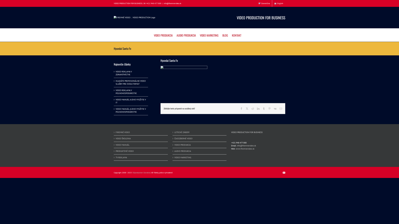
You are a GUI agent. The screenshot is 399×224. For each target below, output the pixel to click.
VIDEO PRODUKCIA (182, 145)
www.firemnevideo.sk (245, 148)
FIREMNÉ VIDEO (123, 132)
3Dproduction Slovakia (141, 172)
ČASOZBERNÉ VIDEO (183, 138)
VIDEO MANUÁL (123, 145)
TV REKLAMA (121, 157)
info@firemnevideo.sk (172, 3)
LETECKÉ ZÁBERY (182, 132)
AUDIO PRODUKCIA (182, 151)
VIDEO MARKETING (182, 157)
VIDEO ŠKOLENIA (123, 138)
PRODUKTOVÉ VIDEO (125, 151)
